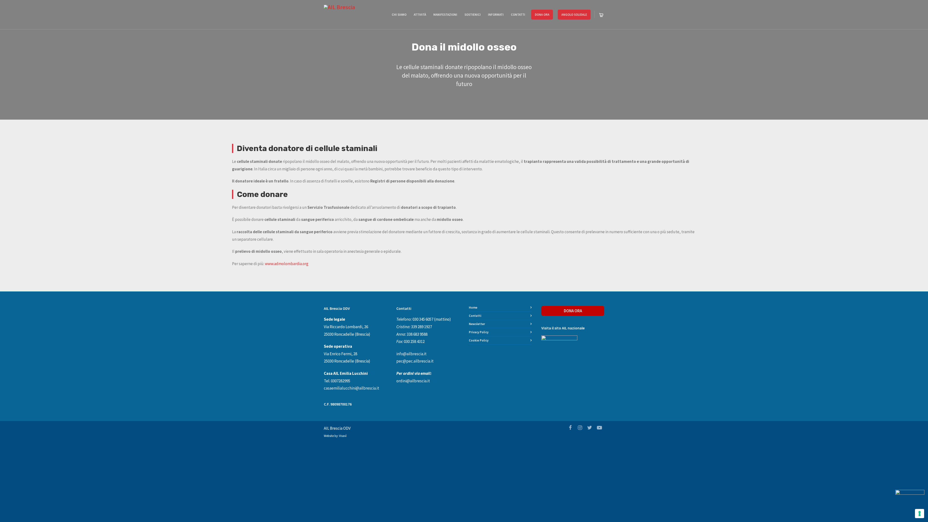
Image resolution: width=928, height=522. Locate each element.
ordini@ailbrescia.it (413, 381)
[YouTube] (599, 428)
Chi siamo (399, 15)
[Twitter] (589, 428)
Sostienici (472, 15)
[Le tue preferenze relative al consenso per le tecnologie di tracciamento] (919, 513)
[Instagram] (580, 428)
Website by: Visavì (335, 436)
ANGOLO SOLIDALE (574, 15)
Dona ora (542, 15)
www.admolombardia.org (286, 263)
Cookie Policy (478, 340)
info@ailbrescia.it (411, 353)
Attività (420, 15)
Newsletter (477, 324)
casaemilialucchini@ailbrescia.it (351, 388)
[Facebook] (570, 428)
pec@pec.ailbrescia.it (415, 361)
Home (473, 307)
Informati (496, 15)
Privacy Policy (478, 332)
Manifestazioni (445, 15)
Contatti (518, 15)
